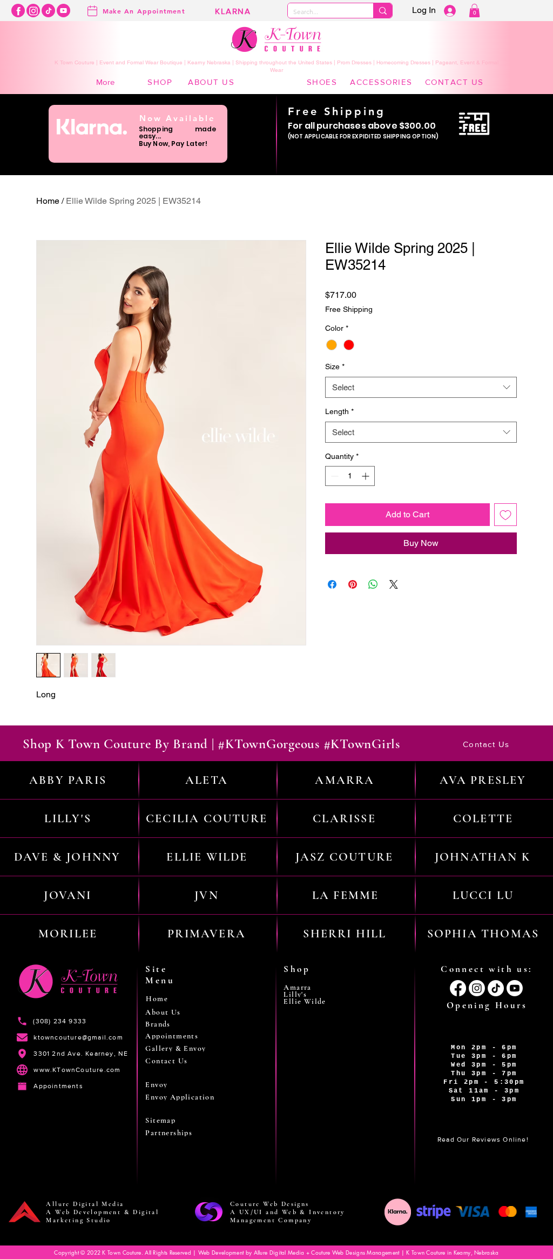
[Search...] (382, 10)
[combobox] (421, 387)
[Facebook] (18, 10)
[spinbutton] (350, 476)
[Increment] (366, 476)
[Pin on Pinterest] (352, 584)
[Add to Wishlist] (505, 514)
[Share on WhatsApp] (373, 584)
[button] (474, 10)
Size (335, 366)
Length (339, 411)
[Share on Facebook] (332, 584)
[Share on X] (393, 584)
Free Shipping (349, 309)
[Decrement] (333, 476)
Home (47, 201)
